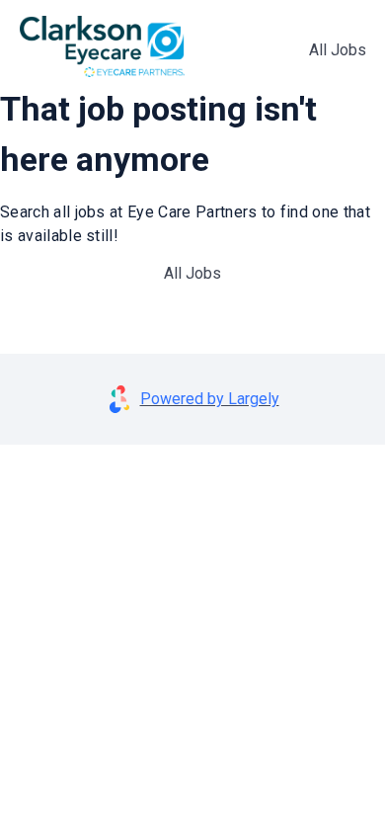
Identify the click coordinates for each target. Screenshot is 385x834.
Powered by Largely (209, 398)
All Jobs (337, 50)
